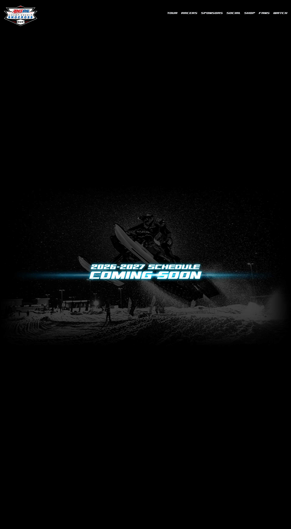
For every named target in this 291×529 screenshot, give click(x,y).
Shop (249, 13)
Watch (280, 13)
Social (233, 13)
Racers (189, 13)
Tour (172, 13)
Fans (264, 13)
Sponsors (212, 13)
